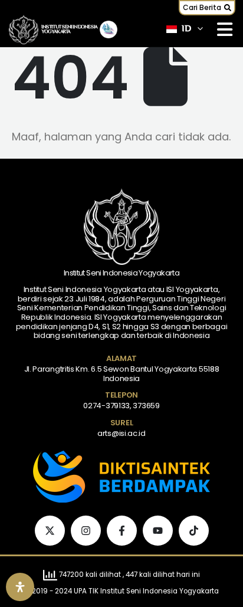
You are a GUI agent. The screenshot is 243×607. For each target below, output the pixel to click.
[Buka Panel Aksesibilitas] (20, 587)
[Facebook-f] (122, 531)
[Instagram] (86, 531)
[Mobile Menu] (224, 29)
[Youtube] (158, 531)
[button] (207, 7)
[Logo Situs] (23, 30)
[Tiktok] (194, 531)
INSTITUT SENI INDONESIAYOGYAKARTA (69, 29)
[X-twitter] (50, 531)
